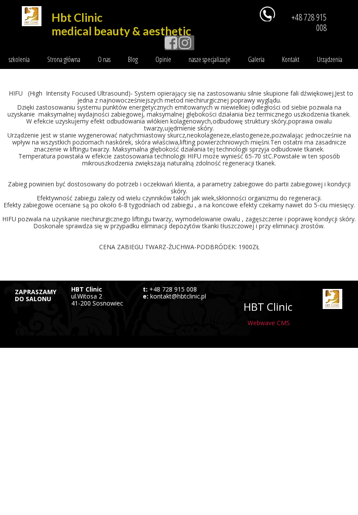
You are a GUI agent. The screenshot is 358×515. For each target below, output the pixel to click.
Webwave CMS (269, 323)
